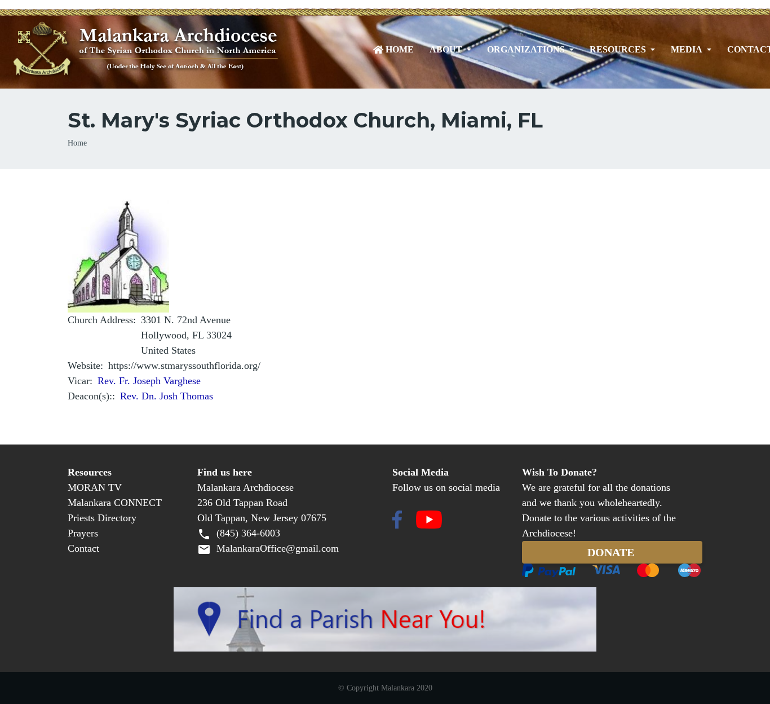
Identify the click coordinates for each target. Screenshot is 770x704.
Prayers (83, 533)
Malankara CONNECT (115, 502)
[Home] (179, 49)
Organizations (526, 50)
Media (686, 50)
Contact (83, 548)
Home (400, 50)
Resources (618, 50)
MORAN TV (95, 487)
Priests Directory (102, 517)
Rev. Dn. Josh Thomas (166, 396)
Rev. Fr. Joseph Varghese (149, 380)
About (446, 50)
